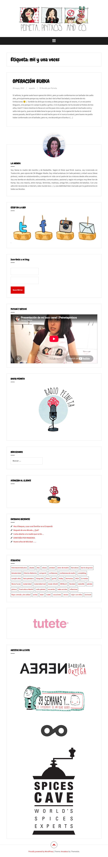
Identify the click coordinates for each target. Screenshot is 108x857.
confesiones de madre (67, 573)
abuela (31, 568)
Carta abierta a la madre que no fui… (28, 534)
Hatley (61, 578)
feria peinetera (28, 578)
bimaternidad (16, 573)
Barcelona (74, 568)
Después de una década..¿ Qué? (26, 530)
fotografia (39, 578)
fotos (48, 578)
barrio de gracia (87, 568)
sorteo (35, 595)
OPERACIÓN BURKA (31, 81)
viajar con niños (76, 595)
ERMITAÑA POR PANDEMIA (24, 538)
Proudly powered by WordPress (40, 851)
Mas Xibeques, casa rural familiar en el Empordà (33, 526)
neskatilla (81, 584)
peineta (89, 584)
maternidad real (40, 584)
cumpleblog (82, 573)
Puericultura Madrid (26, 589)
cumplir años (16, 578)
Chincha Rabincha (30, 573)
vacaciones (57, 595)
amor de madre (63, 568)
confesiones (53, 573)
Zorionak (88, 595)
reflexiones (73, 589)
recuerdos (51, 589)
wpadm (32, 88)
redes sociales (62, 589)
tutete (48, 595)
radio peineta (40, 589)
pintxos (14, 589)
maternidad (27, 584)
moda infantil (53, 584)
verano (65, 595)
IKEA (77, 578)
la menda (84, 578)
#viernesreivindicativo (19, 568)
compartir (42, 573)
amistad (52, 568)
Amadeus (64, 851)
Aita (38, 568)
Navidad (72, 584)
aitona (44, 568)
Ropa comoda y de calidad (20, 595)
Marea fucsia (16, 584)
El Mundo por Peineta (48, 88)
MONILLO (63, 584)
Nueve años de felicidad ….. (24, 541)
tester (42, 595)
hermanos (69, 578)
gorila (54, 578)
